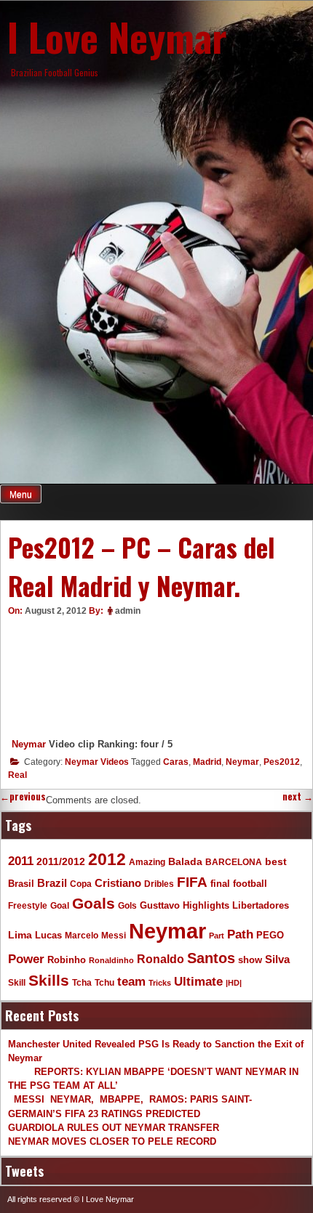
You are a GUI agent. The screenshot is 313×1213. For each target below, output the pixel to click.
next (297, 796)
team (131, 982)
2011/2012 (60, 861)
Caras (176, 762)
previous (23, 796)
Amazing (147, 862)
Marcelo (81, 935)
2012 (107, 859)
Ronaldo (160, 958)
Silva (277, 959)
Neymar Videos (97, 762)
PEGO (270, 935)
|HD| (234, 982)
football (250, 884)
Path (240, 934)
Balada (185, 861)
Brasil (21, 884)
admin (127, 611)
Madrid (207, 762)
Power (26, 959)
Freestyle (27, 905)
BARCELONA (233, 862)
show (250, 959)
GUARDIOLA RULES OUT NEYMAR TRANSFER (113, 1127)
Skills (48, 980)
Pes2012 (282, 762)
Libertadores (260, 905)
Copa (81, 884)
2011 (20, 861)
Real (17, 775)
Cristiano (118, 883)
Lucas (48, 935)
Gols (127, 905)
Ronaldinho (111, 960)
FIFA (192, 882)
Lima (20, 935)
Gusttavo (160, 905)
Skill (16, 982)
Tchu (104, 982)
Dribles (159, 883)
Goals (93, 903)
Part (216, 935)
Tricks (159, 982)
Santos (211, 958)
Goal (59, 906)
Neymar (29, 744)
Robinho (66, 960)
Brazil (52, 883)
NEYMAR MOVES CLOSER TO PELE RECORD (112, 1141)
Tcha (82, 982)
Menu (20, 495)
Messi (113, 935)
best (276, 861)
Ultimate (198, 981)
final (220, 883)
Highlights (206, 906)
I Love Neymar (117, 36)
